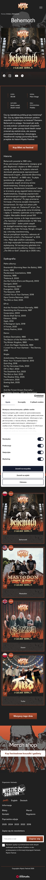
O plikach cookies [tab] (37, 402)
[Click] (5, 532)
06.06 (11, 494)
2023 (16, 824)
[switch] (40, 445)
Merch (29, 810)
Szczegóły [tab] (22, 402)
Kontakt (5, 814)
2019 (29, 824)
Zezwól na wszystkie (23, 469)
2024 (10, 824)
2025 (4, 824)
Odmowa (23, 482)
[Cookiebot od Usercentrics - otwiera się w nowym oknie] (34, 396)
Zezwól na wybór (23, 475)
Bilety (4, 810)
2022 (23, 824)
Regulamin (30, 814)
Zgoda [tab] (7, 402)
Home (3, 14)
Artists (8, 14)
